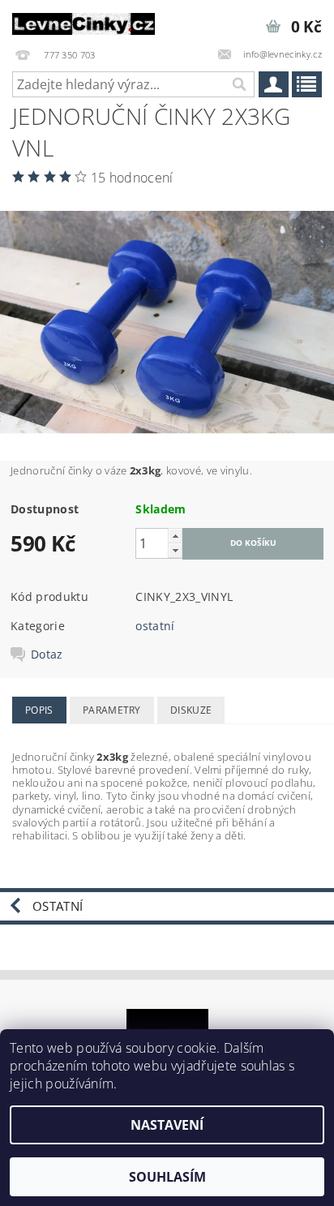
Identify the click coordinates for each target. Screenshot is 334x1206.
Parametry (112, 710)
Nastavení (167, 1125)
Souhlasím (167, 1177)
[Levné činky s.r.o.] (83, 21)
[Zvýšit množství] (175, 535)
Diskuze (191, 710)
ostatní (154, 625)
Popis (39, 710)
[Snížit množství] (175, 550)
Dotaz (47, 654)
